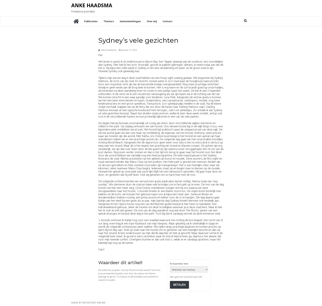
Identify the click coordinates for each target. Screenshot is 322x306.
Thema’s (108, 21)
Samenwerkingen (130, 21)
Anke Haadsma (91, 5)
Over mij (152, 21)
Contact (167, 21)
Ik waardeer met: (179, 263)
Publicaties (91, 21)
